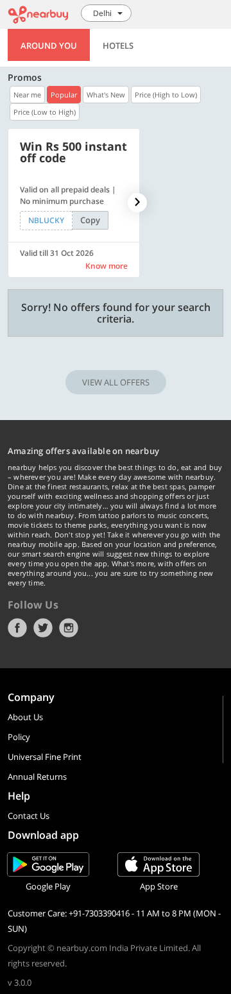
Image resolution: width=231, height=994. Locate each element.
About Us (25, 717)
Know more (106, 265)
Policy (19, 737)
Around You (49, 45)
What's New (106, 94)
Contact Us (28, 815)
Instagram (68, 627)
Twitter (43, 627)
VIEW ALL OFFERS (116, 382)
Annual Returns (37, 776)
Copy (90, 220)
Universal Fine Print (44, 756)
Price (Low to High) (44, 112)
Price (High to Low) (166, 94)
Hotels (118, 45)
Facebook (17, 627)
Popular (64, 94)
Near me (27, 94)
